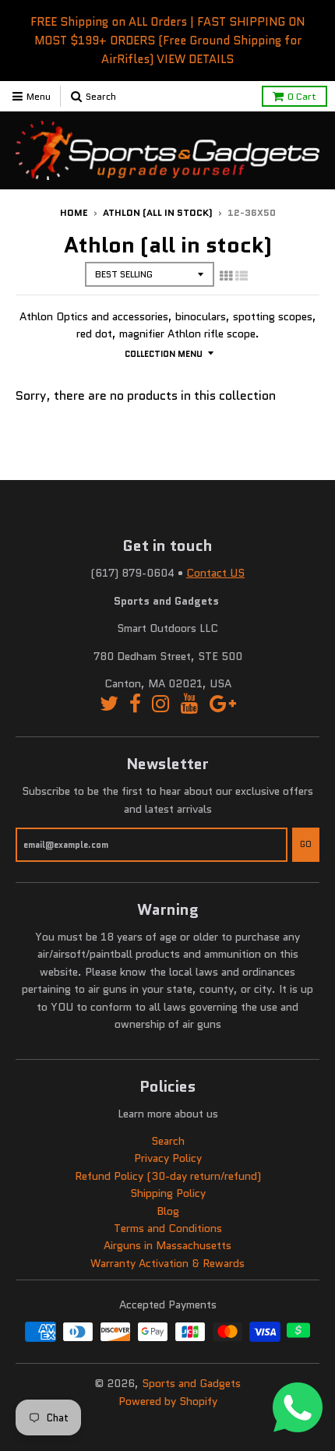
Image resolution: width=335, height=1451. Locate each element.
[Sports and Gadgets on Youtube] (190, 704)
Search (168, 1141)
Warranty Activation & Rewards (167, 1263)
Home (74, 212)
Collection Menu (164, 354)
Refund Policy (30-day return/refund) (168, 1176)
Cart (301, 96)
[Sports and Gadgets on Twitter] (109, 704)
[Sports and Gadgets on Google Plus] (223, 704)
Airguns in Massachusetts (167, 1245)
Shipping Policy (168, 1193)
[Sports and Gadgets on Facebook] (135, 704)
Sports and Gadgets (191, 1383)
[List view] (241, 276)
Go (306, 844)
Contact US (215, 573)
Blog (168, 1211)
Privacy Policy (168, 1158)
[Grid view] (226, 276)
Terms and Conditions (168, 1228)
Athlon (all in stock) (158, 212)
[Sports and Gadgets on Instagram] (161, 704)
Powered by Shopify (167, 1401)
